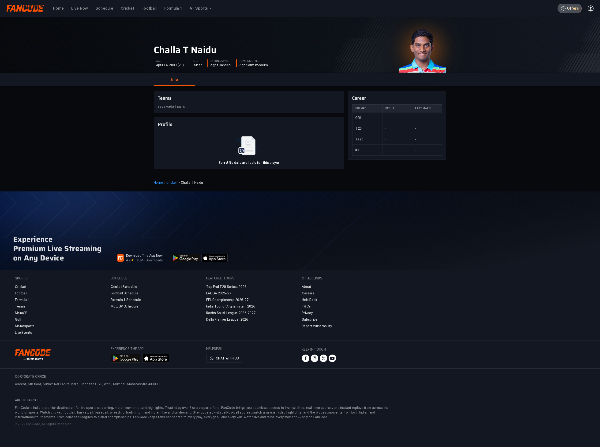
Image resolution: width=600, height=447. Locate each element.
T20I (358, 128)
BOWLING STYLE (249, 61)
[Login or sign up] (590, 8)
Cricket (171, 182)
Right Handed (220, 65)
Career (359, 98)
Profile (165, 124)
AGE (158, 61)
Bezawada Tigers (171, 106)
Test (359, 139)
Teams (165, 98)
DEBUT (389, 108)
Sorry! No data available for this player (248, 163)
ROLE (195, 61)
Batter (197, 65)
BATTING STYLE (219, 61)
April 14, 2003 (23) (170, 65)
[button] (174, 79)
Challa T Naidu (185, 50)
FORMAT (360, 108)
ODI (358, 118)
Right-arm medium (253, 65)
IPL (357, 150)
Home (158, 182)
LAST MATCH (423, 108)
